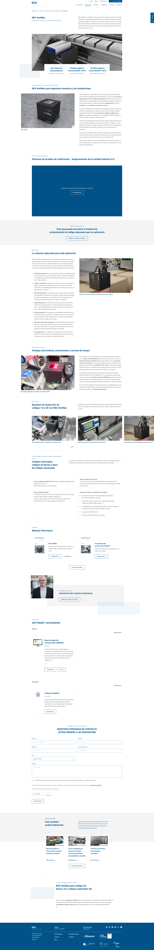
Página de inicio (35, 10)
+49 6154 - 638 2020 (59, 929)
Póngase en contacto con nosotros (77, 238)
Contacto (56, 937)
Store (55, 940)
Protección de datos (74, 934)
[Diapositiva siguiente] (35, 413)
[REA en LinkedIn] (106, 927)
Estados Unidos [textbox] (37, 759)
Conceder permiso (77, 192)
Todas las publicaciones (77, 866)
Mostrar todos (117, 632)
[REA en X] (112, 927)
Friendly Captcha (48, 795)
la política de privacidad (96, 785)
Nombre (34, 738)
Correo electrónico (82, 747)
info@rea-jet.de (86, 929)
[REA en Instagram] (118, 927)
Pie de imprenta (58, 934)
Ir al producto (67, 556)
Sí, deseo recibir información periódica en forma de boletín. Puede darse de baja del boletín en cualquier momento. (65, 780)
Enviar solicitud (38, 801)
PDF (61, 669)
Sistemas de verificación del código (53, 10)
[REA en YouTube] (121, 927)
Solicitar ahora (50, 669)
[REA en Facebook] (109, 927)
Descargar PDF (54, 556)
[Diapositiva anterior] (45, 832)
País (33, 755)
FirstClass (71, 937)
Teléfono (34, 747)
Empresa (80, 738)
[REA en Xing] (115, 927)
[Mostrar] (48, 110)
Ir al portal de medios (77, 567)
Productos (42, 10)
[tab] (72, 446)
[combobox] (54, 759)
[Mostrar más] (45, 664)
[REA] (38, 4)
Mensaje (34, 763)
